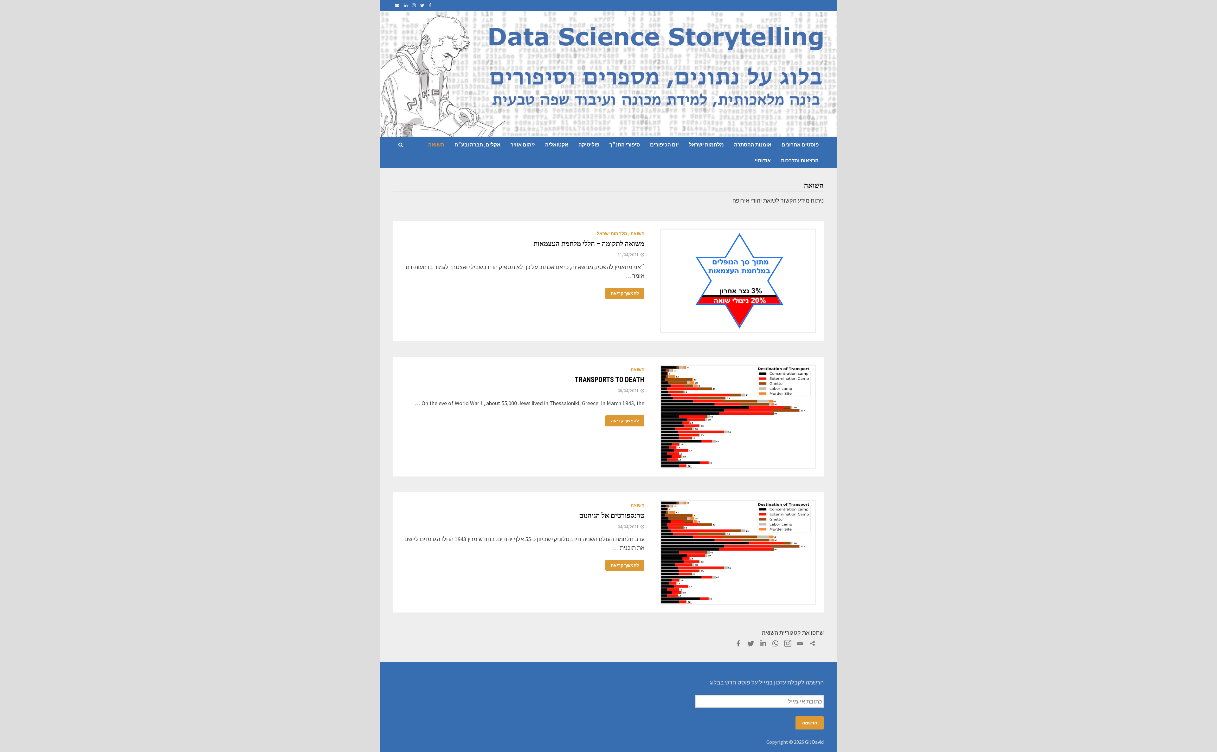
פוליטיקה (588, 144)
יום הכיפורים (664, 144)
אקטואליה (556, 144)
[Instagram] (413, 5)
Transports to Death (609, 380)
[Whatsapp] (775, 643)
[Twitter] (421, 5)
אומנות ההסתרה (752, 144)
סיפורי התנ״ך (624, 144)
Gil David (814, 742)
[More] (812, 643)
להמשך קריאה (625, 293)
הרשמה (809, 723)
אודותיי (763, 160)
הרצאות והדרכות (800, 160)
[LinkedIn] (405, 5)
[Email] (397, 5)
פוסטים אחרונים (800, 144)
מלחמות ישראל (706, 144)
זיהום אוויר (523, 144)
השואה (436, 144)
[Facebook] (429, 5)
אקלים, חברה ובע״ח (477, 144)
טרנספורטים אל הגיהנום (611, 515)
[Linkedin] (763, 643)
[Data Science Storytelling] (608, 73)
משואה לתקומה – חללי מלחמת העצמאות (588, 244)
